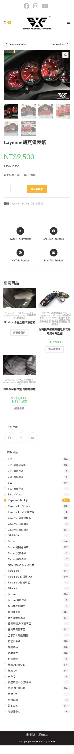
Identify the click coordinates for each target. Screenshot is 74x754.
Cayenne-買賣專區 (18, 523)
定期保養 (13, 652)
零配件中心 (14, 711)
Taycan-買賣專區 (17, 600)
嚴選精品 (20, 317)
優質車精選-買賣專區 (19, 623)
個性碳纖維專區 (59, 322)
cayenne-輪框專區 (18, 529)
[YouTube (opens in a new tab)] (45, 6)
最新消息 (30, 734)
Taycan (12, 594)
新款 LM (12, 670)
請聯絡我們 (19, 332)
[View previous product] (6, 44)
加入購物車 (37, 189)
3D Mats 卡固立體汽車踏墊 (19, 322)
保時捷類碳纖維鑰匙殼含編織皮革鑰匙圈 (55, 331)
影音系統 (13, 658)
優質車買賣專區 (16, 629)
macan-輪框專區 (17, 559)
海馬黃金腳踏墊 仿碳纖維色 (19, 389)
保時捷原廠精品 (16, 605)
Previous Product (18, 44)
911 (65, 313)
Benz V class (15, 494)
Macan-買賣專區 (17, 553)
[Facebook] (9, 437)
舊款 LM (12, 694)
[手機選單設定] (68, 22)
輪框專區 (13, 705)
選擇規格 (19, 408)
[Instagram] (21, 437)
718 (44, 313)
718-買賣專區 (15, 471)
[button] (65, 55)
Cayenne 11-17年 (20, 203)
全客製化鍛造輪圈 (18, 635)
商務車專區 (14, 641)
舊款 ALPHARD (16, 688)
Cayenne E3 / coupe (19, 506)
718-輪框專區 (15, 476)
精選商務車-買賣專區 (19, 682)
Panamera (21, 315)
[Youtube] (33, 437)
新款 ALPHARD (16, 664)
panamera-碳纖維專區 (59, 319)
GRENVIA (13, 535)
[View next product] (67, 44)
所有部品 (43, 734)
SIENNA (12, 588)
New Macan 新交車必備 (21, 564)
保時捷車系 (37, 203)
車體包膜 (13, 699)
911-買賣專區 (15, 488)
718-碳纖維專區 (54, 313)
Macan (12, 315)
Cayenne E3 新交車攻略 (21, 512)
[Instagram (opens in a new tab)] (35, 6)
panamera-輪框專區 (19, 582)
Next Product (57, 44)
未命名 (11, 676)
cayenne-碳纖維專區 (19, 517)
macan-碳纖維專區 (60, 317)
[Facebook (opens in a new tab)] (27, 6)
